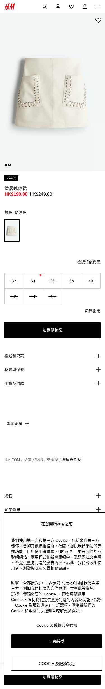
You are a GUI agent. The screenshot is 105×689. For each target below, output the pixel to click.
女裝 (27, 459)
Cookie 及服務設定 (57, 663)
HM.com (12, 459)
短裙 (39, 459)
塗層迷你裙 (71, 459)
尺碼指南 (93, 311)
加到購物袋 (52, 330)
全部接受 (57, 641)
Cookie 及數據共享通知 (56, 625)
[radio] (12, 230)
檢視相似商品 (89, 261)
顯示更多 (14, 423)
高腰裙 (52, 459)
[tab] (5, 164)
